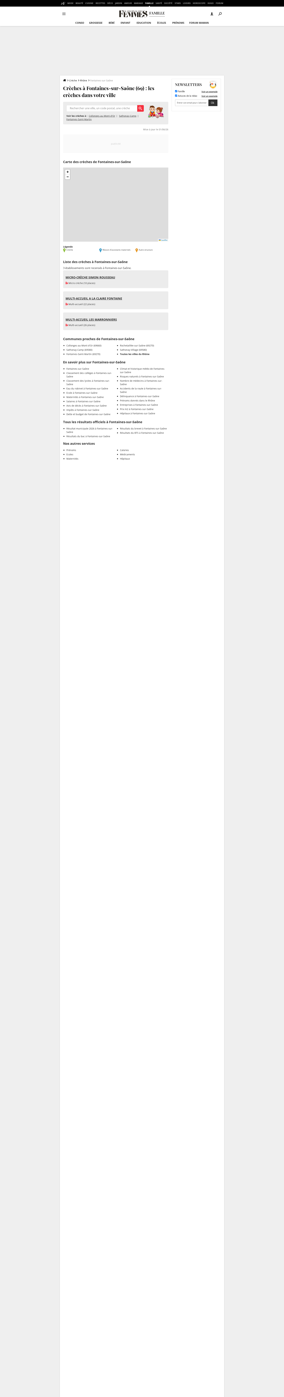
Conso (79, 22)
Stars (178, 3)
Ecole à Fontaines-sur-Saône (81, 392)
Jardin (118, 3)
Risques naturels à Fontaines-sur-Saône (142, 376)
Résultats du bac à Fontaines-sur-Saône (88, 436)
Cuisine (89, 3)
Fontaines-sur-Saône (77, 368)
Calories (124, 450)
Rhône (83, 80)
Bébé (112, 22)
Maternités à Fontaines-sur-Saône (85, 397)
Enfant (125, 22)
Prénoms (178, 22)
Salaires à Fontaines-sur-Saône (83, 401)
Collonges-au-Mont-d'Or (102, 115)
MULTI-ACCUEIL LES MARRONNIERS (91, 320)
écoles (161, 22)
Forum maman (199, 22)
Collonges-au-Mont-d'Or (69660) (83, 345)
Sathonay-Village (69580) (133, 349)
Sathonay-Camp (127, 115)
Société (168, 3)
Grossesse (95, 22)
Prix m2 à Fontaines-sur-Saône (137, 409)
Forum (219, 3)
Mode (70, 3)
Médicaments (127, 454)
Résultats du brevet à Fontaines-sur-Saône (143, 428)
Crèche (73, 80)
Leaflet (164, 240)
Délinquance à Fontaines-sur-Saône (139, 396)
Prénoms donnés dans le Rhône (137, 400)
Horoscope (199, 3)
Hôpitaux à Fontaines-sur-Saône (137, 413)
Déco (110, 3)
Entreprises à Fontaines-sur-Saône (139, 404)
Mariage (138, 3)
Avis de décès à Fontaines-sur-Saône (86, 405)
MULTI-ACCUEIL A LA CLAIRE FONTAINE (94, 298)
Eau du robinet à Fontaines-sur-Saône (87, 388)
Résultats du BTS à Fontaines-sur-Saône (142, 432)
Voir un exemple (209, 91)
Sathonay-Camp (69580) (79, 349)
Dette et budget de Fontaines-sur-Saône (88, 414)
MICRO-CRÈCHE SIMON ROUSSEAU (90, 277)
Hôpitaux (125, 458)
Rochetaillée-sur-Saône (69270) (137, 345)
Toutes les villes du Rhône (134, 354)
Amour (128, 3)
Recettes (100, 3)
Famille (149, 3)
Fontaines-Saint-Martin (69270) (83, 354)
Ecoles (69, 454)
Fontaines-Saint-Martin (79, 119)
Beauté (79, 3)
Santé (159, 3)
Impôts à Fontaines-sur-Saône (82, 409)
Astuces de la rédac (187, 96)
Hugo (211, 3)
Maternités (72, 458)
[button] (67, 171)
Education (144, 22)
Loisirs (187, 3)
